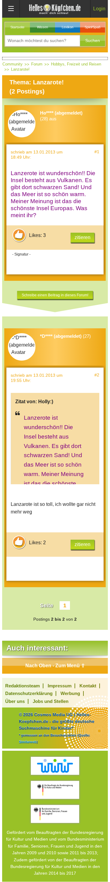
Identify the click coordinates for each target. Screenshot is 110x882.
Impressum (60, 685)
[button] (92, 40)
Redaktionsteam (22, 685)
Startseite (17, 27)
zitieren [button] (82, 237)
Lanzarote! (20, 69)
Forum (36, 64)
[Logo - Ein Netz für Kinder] (55, 766)
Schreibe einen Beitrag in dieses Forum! (55, 295)
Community (12, 64)
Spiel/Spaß (93, 27)
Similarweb (28, 742)
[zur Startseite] (55, 8)
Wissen (42, 27)
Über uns (15, 701)
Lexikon (67, 27)
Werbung (70, 693)
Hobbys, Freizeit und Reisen (76, 64)
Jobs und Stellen (50, 701)
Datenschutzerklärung (29, 693)
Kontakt (87, 685)
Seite (46, 605)
